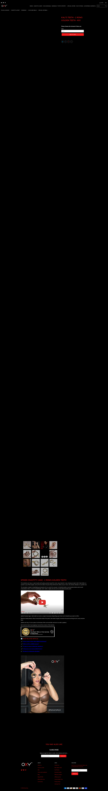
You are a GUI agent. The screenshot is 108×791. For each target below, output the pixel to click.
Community (40, 781)
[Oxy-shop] (4, 6)
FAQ (38, 770)
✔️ (22, 644)
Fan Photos (57, 770)
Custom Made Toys (59, 779)
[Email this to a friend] (71, 41)
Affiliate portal (58, 777)
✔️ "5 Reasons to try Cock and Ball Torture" (32, 648)
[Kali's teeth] (42, 614)
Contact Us (57, 765)
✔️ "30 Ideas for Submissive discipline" (30, 651)
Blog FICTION (40, 777)
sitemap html (57, 784)
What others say (41, 779)
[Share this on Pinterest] (68, 41)
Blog (39, 774)
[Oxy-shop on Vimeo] (5, 2)
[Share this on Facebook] (65, 41)
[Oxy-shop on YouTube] (3, 2)
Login (102, 2)
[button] (62, 6)
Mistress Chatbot (58, 774)
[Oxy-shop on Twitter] (1, 2)
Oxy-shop (26, 788)
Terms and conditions (42, 772)
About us (40, 765)
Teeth (62, 28)
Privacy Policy (57, 781)
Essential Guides (58, 772)
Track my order (41, 767)
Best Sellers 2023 (58, 767)
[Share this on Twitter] (62, 41)
